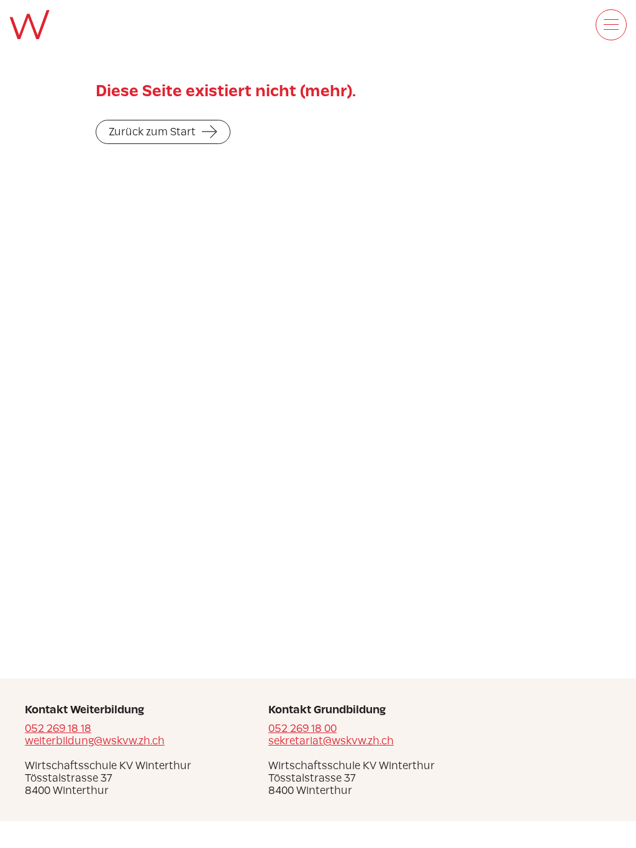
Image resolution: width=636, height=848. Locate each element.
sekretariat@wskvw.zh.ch (331, 740)
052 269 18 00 (302, 728)
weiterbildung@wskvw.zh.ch (95, 740)
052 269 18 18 (58, 728)
